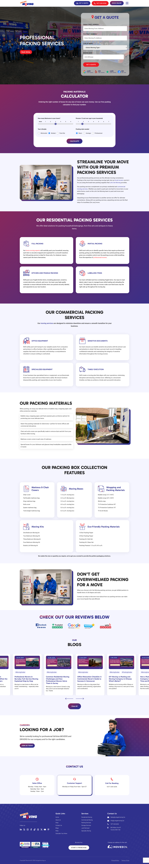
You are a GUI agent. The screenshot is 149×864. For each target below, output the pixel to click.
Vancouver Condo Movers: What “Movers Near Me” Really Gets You (121, 679)
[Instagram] (28, 829)
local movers (119, 180)
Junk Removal (85, 828)
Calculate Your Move (61, 833)
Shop (57, 822)
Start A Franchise (79, 847)
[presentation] (69, 698)
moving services (47, 323)
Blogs (57, 828)
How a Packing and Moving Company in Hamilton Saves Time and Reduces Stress (88, 679)
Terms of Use (125, 860)
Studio (40, 121)
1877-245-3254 (101, 3)
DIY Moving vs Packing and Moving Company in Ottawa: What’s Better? (57, 679)
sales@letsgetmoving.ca (117, 817)
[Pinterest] (48, 829)
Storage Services (86, 825)
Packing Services (86, 822)
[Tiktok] (35, 829)
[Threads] (38, 829)
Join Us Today (27, 745)
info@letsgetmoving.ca (117, 820)
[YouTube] (45, 829)
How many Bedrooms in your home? (49, 118)
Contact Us (59, 825)
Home (57, 817)
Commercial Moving (87, 820)
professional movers (100, 257)
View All (74, 706)
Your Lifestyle (42, 129)
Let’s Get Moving (115, 182)
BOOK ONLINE (116, 3)
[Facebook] (31, 829)
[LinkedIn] (21, 829)
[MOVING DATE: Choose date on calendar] (126, 57)
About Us (58, 820)
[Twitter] (41, 829)
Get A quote (91, 64)
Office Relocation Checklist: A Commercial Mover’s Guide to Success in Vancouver (26, 679)
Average (88, 133)
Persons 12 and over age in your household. (89, 118)
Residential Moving (86, 817)
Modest (53, 133)
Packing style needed (82, 129)
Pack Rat (62, 133)
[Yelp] (24, 829)
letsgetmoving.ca (41, 860)
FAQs (57, 831)
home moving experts (33, 250)
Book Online (25, 52)
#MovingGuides (20, 672)
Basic (80, 133)
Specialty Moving (86, 831)
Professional (98, 133)
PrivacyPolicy (115, 860)
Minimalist (44, 133)
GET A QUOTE (83, 3)
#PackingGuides (64, 672)
